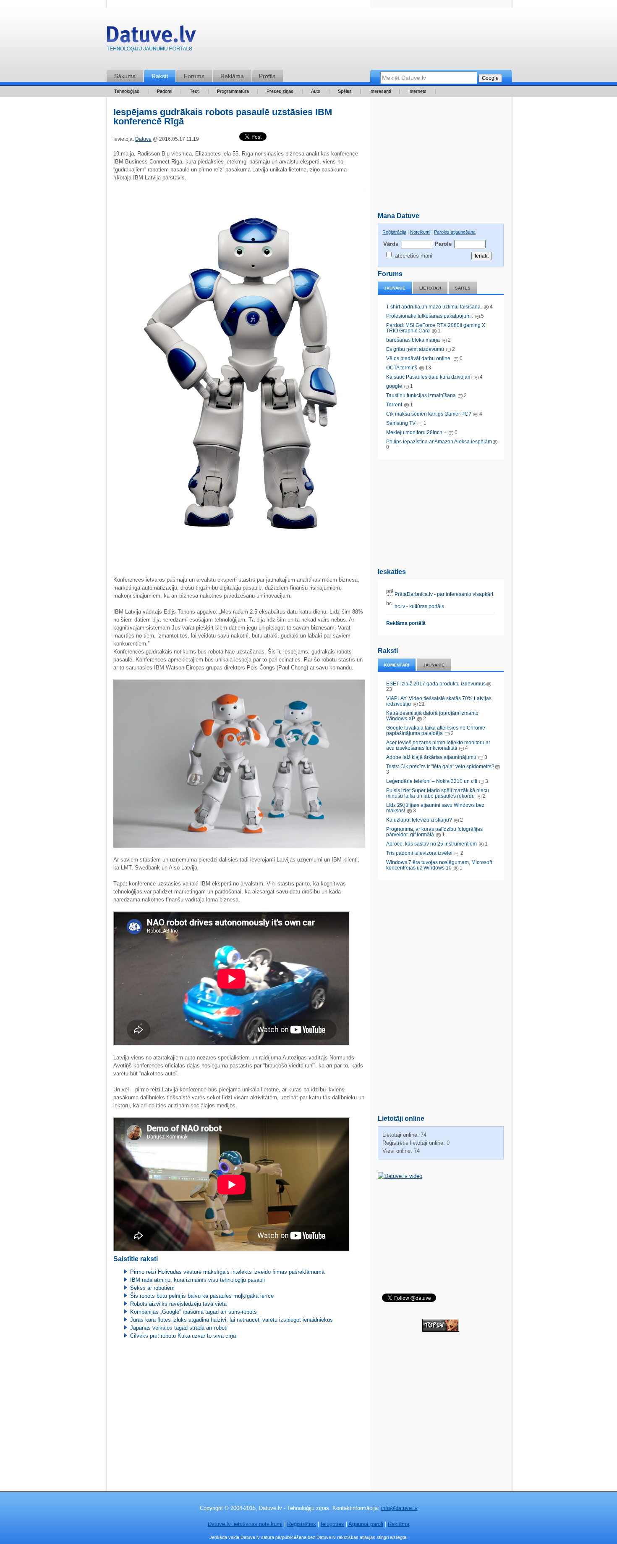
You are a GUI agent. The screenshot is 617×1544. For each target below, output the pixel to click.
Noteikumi (420, 231)
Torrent (394, 405)
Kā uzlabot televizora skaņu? (419, 820)
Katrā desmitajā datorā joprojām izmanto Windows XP (432, 716)
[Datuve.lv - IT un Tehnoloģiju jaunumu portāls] (151, 40)
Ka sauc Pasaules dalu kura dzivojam (429, 377)
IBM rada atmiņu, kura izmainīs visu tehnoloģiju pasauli (197, 1280)
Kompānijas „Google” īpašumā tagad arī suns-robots (193, 1312)
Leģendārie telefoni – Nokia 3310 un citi (431, 781)
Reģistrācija (394, 231)
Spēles (345, 91)
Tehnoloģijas (126, 91)
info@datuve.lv (399, 1508)
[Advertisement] (441, 511)
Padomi (164, 91)
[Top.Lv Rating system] (440, 1330)
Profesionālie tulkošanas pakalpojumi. (430, 316)
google (394, 386)
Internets (417, 91)
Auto (315, 91)
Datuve (143, 139)
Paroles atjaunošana (455, 231)
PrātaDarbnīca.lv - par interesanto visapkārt (443, 594)
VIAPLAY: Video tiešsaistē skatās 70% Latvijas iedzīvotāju (439, 701)
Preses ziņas (280, 91)
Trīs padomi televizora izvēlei (419, 853)
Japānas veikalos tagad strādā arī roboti (178, 1328)
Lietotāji (430, 288)
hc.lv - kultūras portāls (418, 606)
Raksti (160, 76)
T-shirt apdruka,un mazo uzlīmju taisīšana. (434, 307)
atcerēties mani (413, 256)
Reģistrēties (301, 1524)
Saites (463, 288)
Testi (194, 91)
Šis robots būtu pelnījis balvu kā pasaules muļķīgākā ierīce (202, 1296)
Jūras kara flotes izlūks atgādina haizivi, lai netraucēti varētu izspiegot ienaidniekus (231, 1320)
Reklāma (232, 76)
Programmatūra (233, 91)
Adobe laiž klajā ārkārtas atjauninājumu (431, 757)
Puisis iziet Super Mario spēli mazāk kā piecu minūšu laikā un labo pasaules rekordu (437, 793)
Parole (443, 244)
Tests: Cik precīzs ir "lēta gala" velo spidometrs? (440, 766)
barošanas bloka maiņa (413, 340)
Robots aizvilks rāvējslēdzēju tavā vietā (178, 1304)
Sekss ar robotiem (152, 1288)
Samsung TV (401, 423)
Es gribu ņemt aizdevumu (415, 349)
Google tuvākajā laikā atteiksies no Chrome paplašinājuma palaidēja (435, 730)
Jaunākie (394, 288)
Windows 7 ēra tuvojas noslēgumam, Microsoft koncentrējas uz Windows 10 (439, 865)
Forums (194, 76)
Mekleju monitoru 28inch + (416, 432)
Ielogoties (332, 1524)
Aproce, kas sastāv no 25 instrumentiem (431, 844)
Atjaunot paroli (365, 1524)
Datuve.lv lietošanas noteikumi (245, 1524)
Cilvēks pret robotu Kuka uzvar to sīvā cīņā (183, 1336)
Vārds (390, 244)
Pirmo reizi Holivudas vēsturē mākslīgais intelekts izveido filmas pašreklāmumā (227, 1272)
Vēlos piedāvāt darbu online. (419, 358)
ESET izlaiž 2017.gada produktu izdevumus (436, 684)
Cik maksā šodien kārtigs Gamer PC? (428, 414)
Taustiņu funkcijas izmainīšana (421, 395)
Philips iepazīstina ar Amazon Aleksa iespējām (439, 442)
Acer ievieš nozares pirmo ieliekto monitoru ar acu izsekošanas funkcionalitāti (438, 745)
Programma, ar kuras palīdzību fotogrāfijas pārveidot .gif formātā (434, 832)
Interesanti (380, 91)
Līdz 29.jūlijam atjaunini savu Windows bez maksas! (435, 808)
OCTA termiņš (402, 368)
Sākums (125, 76)
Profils (267, 76)
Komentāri (396, 665)
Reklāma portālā (406, 623)
